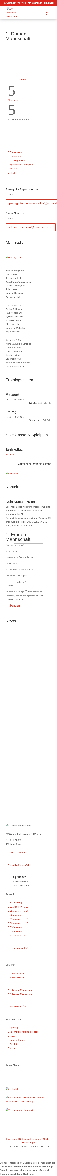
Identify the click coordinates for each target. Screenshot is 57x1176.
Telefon (8, 564)
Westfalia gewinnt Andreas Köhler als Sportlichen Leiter (23, 652)
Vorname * (10, 545)
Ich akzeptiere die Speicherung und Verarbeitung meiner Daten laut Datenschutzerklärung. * (24, 596)
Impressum (11, 1139)
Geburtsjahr (10, 576)
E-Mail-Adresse (12, 557)
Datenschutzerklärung (30, 1139)
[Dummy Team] (14, 257)
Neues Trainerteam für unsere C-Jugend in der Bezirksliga (27, 713)
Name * (8, 551)
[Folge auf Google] (20, 1074)
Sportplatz (19, 877)
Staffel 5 (10, 454)
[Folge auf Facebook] (8, 1074)
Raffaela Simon (41, 464)
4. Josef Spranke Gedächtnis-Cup (21, 764)
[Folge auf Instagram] (14, 1074)
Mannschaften (15, 100)
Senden (14, 605)
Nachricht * (10, 586)
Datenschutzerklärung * (15, 592)
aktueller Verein (11, 570)
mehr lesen (11, 801)
